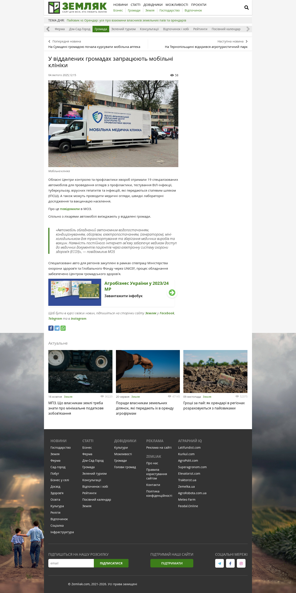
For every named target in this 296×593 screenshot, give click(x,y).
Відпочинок (59, 519)
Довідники (125, 440)
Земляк (150, 313)
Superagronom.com (192, 467)
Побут (54, 473)
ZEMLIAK (153, 456)
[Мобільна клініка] (113, 123)
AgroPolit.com (188, 460)
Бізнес (87, 447)
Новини (58, 440)
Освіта (55, 499)
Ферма (60, 29)
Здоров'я (56, 493)
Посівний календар (226, 29)
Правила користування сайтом (156, 474)
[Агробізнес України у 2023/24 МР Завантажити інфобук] (111, 305)
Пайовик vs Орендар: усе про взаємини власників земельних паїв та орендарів (126, 20)
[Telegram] (57, 328)
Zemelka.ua (186, 486)
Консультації (149, 29)
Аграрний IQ (190, 440)
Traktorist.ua (187, 480)
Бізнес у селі (59, 480)
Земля (68, 397)
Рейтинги (200, 29)
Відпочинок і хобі (176, 29)
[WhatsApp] (63, 328)
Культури (121, 447)
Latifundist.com (189, 447)
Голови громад (125, 467)
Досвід (55, 486)
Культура (57, 506)
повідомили (70, 209)
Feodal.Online (188, 506)
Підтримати (172, 563)
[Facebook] (51, 328)
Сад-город (57, 467)
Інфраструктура (62, 532)
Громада (101, 29)
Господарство (60, 447)
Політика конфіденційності (159, 493)
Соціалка (57, 525)
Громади (120, 460)
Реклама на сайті (159, 447)
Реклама (154, 440)
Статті (87, 440)
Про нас (152, 463)
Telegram (55, 318)
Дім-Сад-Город (79, 29)
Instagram (78, 318)
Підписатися (111, 563)
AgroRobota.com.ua (192, 493)
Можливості (123, 454)
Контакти (153, 485)
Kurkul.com (186, 454)
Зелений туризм (123, 29)
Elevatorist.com (189, 473)
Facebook (167, 313)
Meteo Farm (186, 499)
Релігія (55, 512)
